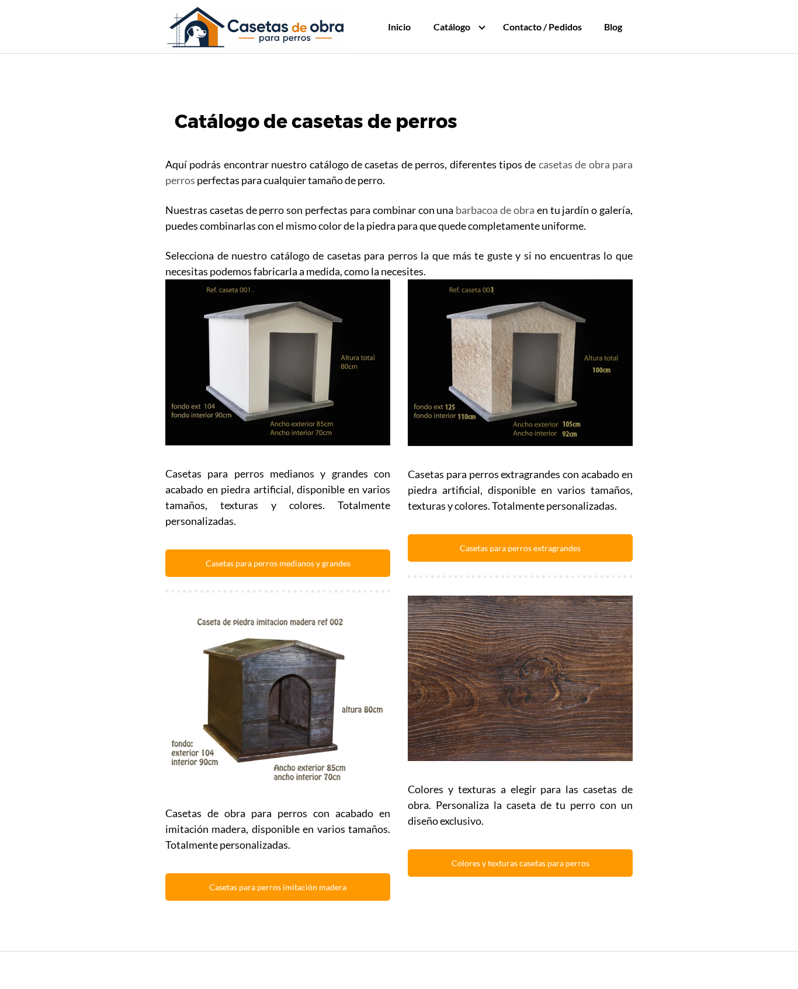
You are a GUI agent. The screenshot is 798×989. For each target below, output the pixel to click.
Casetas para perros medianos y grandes (278, 563)
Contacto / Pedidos (542, 26)
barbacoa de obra (495, 209)
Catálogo (451, 26)
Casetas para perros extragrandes (520, 548)
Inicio (399, 26)
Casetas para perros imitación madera (277, 887)
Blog (613, 26)
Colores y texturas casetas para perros (520, 863)
